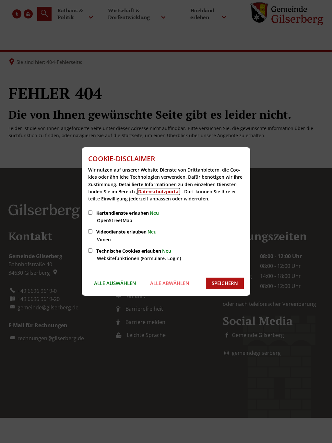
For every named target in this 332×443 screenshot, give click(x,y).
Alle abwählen (169, 283)
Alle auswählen (115, 283)
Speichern (225, 283)
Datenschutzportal (159, 191)
